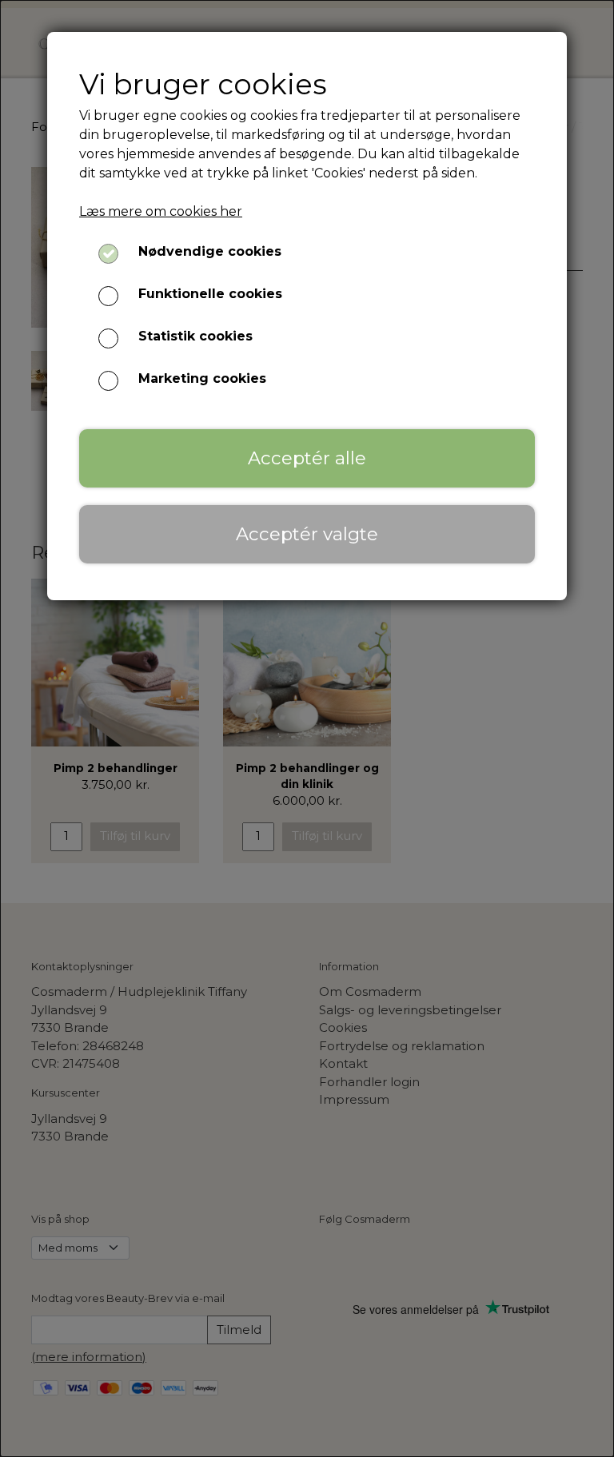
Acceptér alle (307, 458)
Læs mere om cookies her (160, 211)
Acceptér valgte (307, 534)
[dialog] (307, 728)
